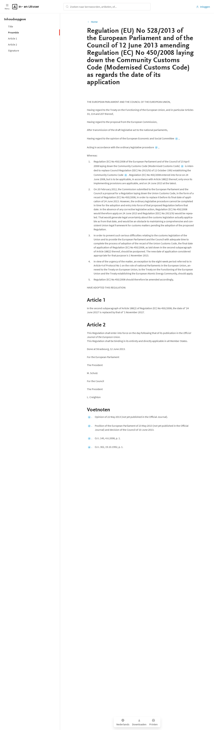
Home (94, 21)
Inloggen (205, 6)
